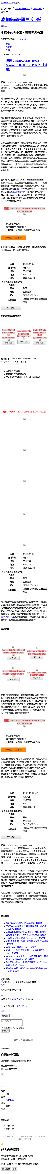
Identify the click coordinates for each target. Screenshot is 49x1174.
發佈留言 (5, 1031)
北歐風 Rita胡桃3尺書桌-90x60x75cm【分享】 (26, 938)
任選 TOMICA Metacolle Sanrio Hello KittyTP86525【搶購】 (26, 65)
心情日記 (22, 39)
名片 (8, 50)
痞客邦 (15, 999)
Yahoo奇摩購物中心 (19, 192)
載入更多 (5, 1016)
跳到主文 (5, 26)
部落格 (9, 47)
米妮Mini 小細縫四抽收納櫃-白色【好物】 (24, 923)
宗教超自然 (22, 1006)
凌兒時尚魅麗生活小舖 (21, 19)
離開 (14, 1169)
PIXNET (12, 1136)
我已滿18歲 (6, 1169)
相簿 (8, 44)
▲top (3, 1011)
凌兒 (3, 985)
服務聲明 (27, 1139)
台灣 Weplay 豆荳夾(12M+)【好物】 (21, 947)
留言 (21, 999)
